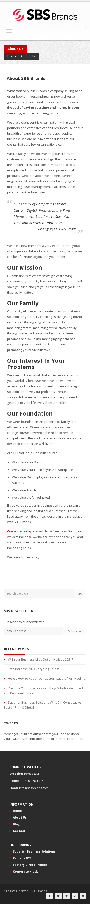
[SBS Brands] (45, 15)
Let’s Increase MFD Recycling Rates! (33, 669)
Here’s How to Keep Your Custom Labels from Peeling (46, 678)
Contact (19, 831)
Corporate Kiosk (25, 872)
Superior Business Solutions (34, 851)
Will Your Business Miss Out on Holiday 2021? (40, 659)
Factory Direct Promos (30, 865)
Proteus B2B (22, 858)
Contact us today (19, 531)
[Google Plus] (66, 896)
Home (12, 56)
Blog (16, 824)
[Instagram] (83, 896)
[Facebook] (49, 896)
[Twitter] (58, 896)
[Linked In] (75, 896)
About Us (20, 817)
